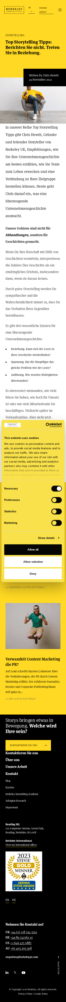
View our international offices (21, 844)
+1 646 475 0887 (21, 943)
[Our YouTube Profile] (23, 973)
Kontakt (12, 773)
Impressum (12, 807)
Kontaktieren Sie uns (22, 753)
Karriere (10, 787)
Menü (60, 10)
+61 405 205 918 (21, 948)
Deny (33, 573)
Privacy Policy (25, 993)
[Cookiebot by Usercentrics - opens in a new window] (46, 425)
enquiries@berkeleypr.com (22, 957)
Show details (46, 537)
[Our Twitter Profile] (15, 973)
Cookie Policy (41, 993)
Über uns (13, 760)
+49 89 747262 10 (21, 937)
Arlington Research (16, 800)
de (14, 900)
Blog (8, 780)
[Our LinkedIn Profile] (7, 973)
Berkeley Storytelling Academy (22, 794)
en (7, 900)
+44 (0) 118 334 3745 (23, 932)
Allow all (32, 549)
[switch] (56, 500)
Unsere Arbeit (43, 10)
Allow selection (33, 561)
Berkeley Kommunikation (14, 10)
